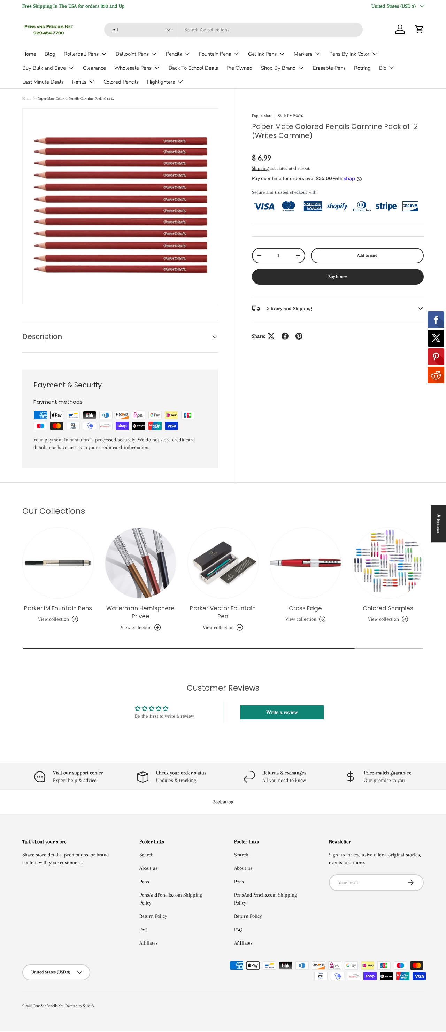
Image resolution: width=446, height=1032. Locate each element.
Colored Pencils (121, 81)
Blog (50, 54)
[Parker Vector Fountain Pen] (223, 563)
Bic (382, 67)
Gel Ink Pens (262, 54)
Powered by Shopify (79, 1005)
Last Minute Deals (43, 81)
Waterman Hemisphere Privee (140, 612)
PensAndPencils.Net (48, 1005)
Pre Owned (239, 67)
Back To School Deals (193, 67)
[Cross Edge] (305, 563)
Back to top (223, 801)
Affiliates (148, 943)
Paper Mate (262, 115)
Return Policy (153, 916)
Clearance (94, 67)
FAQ (143, 929)
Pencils (174, 54)
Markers (303, 54)
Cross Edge (305, 608)
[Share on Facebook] (285, 336)
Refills (79, 81)
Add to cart (367, 255)
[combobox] (233, 30)
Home (29, 54)
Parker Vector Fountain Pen (223, 612)
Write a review (282, 712)
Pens (144, 881)
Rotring (362, 67)
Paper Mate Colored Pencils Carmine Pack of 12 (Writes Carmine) (77, 98)
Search (146, 854)
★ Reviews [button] (438, 523)
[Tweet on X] (271, 336)
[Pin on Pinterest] (299, 336)
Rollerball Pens (81, 54)
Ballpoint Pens (132, 54)
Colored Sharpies (388, 608)
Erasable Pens (329, 67)
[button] (419, 29)
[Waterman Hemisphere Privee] (140, 563)
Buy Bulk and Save (44, 67)
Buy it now (337, 276)
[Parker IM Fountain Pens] (58, 563)
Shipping (260, 168)
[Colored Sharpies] (388, 563)
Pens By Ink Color (349, 54)
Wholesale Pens (133, 67)
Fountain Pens (215, 54)
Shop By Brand (278, 67)
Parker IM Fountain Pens (58, 608)
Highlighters (161, 81)
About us (148, 868)
